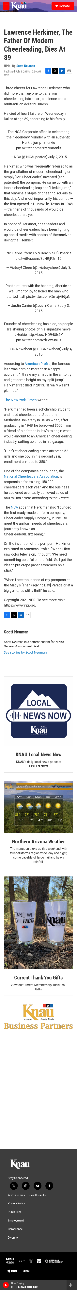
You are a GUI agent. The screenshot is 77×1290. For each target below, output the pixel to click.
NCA (14, 507)
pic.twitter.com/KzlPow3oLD (38, 340)
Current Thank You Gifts (38, 978)
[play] (6, 1285)
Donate (64, 6)
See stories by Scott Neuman (25, 652)
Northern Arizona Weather (38, 842)
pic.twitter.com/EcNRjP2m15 (38, 258)
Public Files (15, 1212)
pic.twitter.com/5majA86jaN (48, 296)
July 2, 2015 (57, 157)
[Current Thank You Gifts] (38, 922)
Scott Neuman (25, 66)
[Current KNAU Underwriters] (38, 1016)
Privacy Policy (16, 1203)
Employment (16, 1220)
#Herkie (20, 334)
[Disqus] (38, 1095)
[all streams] (72, 1285)
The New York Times (20, 400)
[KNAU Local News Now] (38, 711)
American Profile (38, 364)
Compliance (15, 1229)
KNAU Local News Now (38, 755)
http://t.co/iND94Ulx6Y (45, 334)
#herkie (49, 142)
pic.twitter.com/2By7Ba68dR (38, 148)
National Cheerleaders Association (31, 476)
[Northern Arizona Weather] (38, 807)
